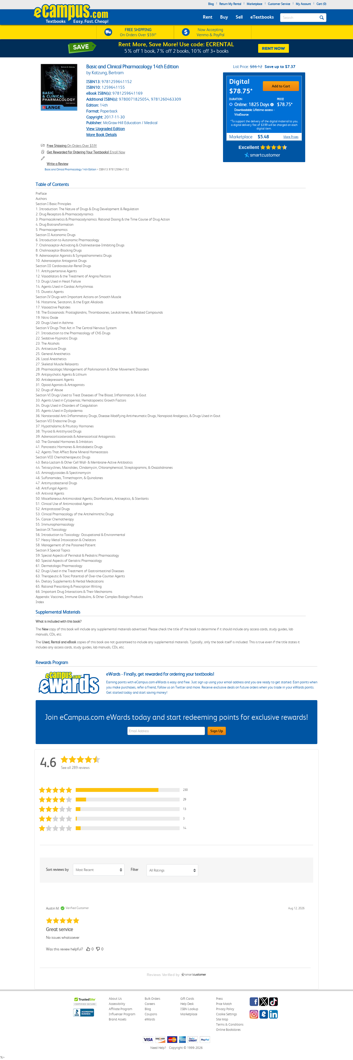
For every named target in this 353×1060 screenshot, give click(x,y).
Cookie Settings (226, 1014)
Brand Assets (117, 1019)
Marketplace (254, 4)
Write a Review (57, 164)
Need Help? (158, 1048)
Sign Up (216, 731)
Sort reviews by (57, 869)
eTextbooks (262, 17)
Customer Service (279, 4)
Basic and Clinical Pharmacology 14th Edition (70, 169)
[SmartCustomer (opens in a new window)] (262, 156)
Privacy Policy (225, 1009)
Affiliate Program (120, 1009)
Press (219, 999)
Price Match (224, 1004)
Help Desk (187, 1004)
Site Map (222, 1019)
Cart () (321, 4)
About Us (115, 999)
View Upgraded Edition (105, 128)
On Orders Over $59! (72, 145)
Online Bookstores (228, 1030)
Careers (150, 1004)
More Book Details (101, 134)
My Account (303, 4)
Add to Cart (281, 86)
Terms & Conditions (229, 1024)
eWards (150, 1019)
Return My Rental (230, 4)
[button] (115, 790)
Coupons (151, 1014)
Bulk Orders (152, 999)
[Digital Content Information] (272, 104)
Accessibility (117, 1004)
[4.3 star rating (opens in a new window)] (273, 147)
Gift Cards (187, 999)
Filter (134, 869)
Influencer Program (122, 1014)
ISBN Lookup (189, 1009)
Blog (211, 4)
